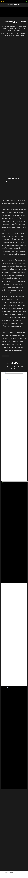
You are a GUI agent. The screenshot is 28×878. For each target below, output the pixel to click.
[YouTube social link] (22, 1)
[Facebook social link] (17, 1)
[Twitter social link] (18, 1)
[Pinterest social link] (23, 1)
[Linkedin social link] (25, 1)
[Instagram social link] (20, 1)
